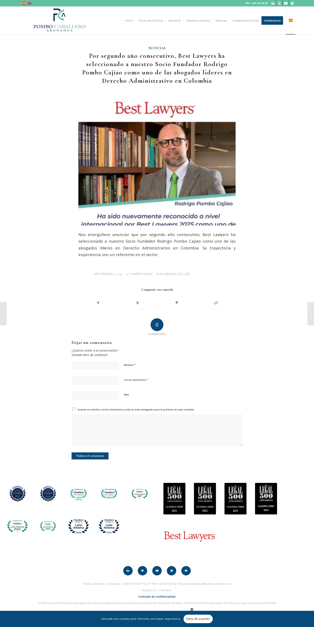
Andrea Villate (177, 274)
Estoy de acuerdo (198, 619)
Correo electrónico (136, 380)
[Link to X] (279, 3)
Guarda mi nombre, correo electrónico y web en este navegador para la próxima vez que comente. (136, 409)
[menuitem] (129, 20)
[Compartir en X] (137, 302)
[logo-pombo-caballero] (59, 20)
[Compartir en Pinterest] (176, 302)
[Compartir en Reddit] (216, 302)
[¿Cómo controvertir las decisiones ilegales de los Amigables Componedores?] (310, 313)
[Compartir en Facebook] (98, 302)
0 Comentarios (139, 274)
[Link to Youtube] (286, 3)
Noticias (157, 48)
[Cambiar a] (290, 20)
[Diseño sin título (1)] (157, 162)
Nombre (130, 365)
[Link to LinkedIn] (273, 3)
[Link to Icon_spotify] (292, 3)
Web (126, 394)
